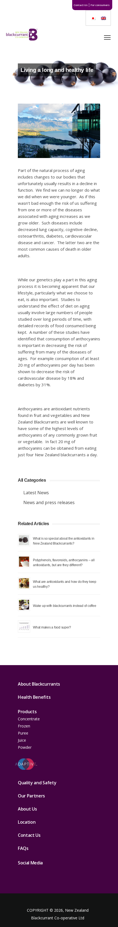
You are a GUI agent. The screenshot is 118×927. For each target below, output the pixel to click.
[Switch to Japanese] (93, 18)
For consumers (100, 5)
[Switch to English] (103, 18)
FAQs (23, 848)
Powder (25, 747)
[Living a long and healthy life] (59, 131)
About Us (27, 809)
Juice (22, 740)
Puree (23, 733)
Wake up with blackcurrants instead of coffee (64, 605)
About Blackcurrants (39, 684)
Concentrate (29, 718)
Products (27, 712)
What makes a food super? (52, 627)
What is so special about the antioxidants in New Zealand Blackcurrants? (63, 541)
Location (26, 822)
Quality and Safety (37, 783)
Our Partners (31, 796)
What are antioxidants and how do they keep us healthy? (64, 584)
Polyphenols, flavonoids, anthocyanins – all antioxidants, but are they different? (64, 562)
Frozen (24, 726)
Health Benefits (34, 697)
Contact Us (81, 5)
